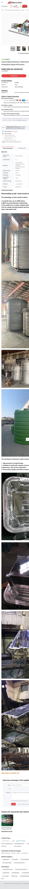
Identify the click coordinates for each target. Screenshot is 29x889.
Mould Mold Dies (15, 872)
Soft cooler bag (17, 846)
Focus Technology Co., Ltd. (18, 883)
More (2, 878)
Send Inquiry (14, 75)
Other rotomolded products (7, 843)
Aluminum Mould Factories (21, 869)
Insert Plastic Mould (7, 862)
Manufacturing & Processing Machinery (12, 10)
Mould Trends (14, 876)
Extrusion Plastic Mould (19, 862)
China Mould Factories (7, 869)
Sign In (3, 141)
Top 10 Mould (5, 876)
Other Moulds (15, 859)
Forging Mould (6, 859)
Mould (23, 10)
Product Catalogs (21, 840)
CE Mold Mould (6, 872)
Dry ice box (3, 846)
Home (2, 10)
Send (13, 804)
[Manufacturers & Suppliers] (14, 2)
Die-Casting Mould (25, 859)
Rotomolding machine (19, 843)
